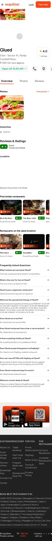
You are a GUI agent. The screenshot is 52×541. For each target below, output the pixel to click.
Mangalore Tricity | (32, 520)
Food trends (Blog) (3, 455)
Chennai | (40, 498)
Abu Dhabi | (36, 517)
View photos (41, 91)
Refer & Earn (31, 460)
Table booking (16, 449)
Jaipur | (42, 501)
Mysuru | (5, 514)
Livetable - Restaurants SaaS (45, 461)
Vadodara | (15, 514)
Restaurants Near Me (18, 474)
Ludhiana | (41, 511)
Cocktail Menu (8, 59)
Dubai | (13, 501)
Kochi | (35, 504)
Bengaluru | (29, 498)
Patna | (45, 507)
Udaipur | (15, 517)
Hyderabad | (13, 504)
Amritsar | (6, 511)
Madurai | (25, 517)
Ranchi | (19, 507)
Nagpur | (5, 517)
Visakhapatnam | (33, 507)
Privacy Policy (29, 474)
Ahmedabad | (31, 501)
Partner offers (4, 464)
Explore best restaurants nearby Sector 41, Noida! (23, 525)
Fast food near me (17, 456)
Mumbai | (18, 498)
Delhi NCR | (6, 498)
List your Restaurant (44, 451)
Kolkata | (5, 501)
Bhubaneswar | (19, 511)
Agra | (4, 504)
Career (3, 482)
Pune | (49, 498)
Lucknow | (25, 504)
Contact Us (6, 478)
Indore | (31, 511)
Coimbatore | (8, 507)
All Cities (46, 520)
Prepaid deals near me (17, 465)
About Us (5, 447)
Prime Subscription (32, 449)
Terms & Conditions (31, 466)
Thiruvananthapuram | (32, 514)
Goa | (20, 501)
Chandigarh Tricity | (11, 520)
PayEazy (29, 455)
